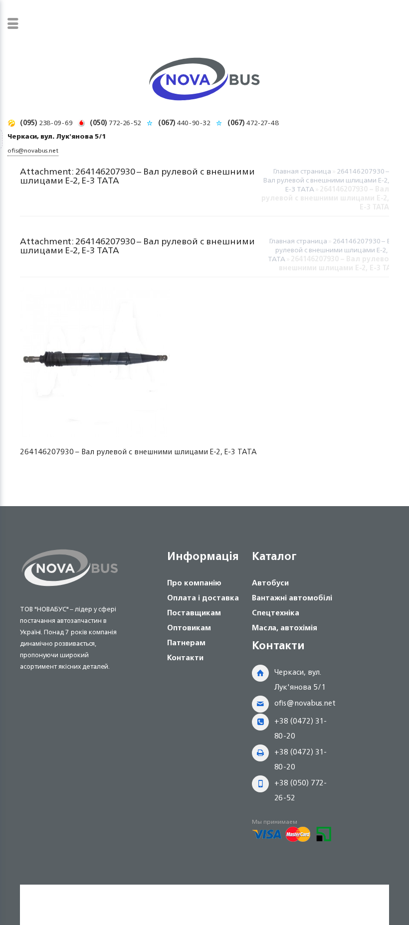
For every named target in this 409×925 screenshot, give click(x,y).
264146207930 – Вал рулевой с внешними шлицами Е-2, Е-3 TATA (326, 180)
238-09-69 (46, 122)
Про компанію (194, 582)
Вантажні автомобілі (292, 597)
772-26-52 (115, 122)
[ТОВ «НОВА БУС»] (204, 81)
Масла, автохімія (284, 627)
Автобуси (270, 582)
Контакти (185, 657)
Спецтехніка (275, 612)
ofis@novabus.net (305, 703)
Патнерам (186, 642)
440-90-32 (184, 122)
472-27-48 (253, 122)
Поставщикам (194, 612)
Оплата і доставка (203, 597)
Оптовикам (189, 627)
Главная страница (302, 171)
